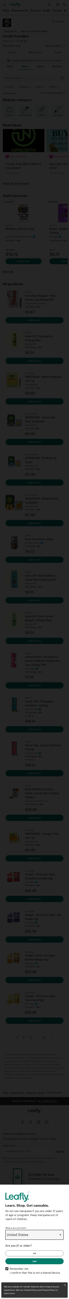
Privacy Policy (48, 1290)
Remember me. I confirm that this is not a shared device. (35, 1270)
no (34, 1253)
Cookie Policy (30, 1290)
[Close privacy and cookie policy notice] (65, 1285)
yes (34, 1261)
